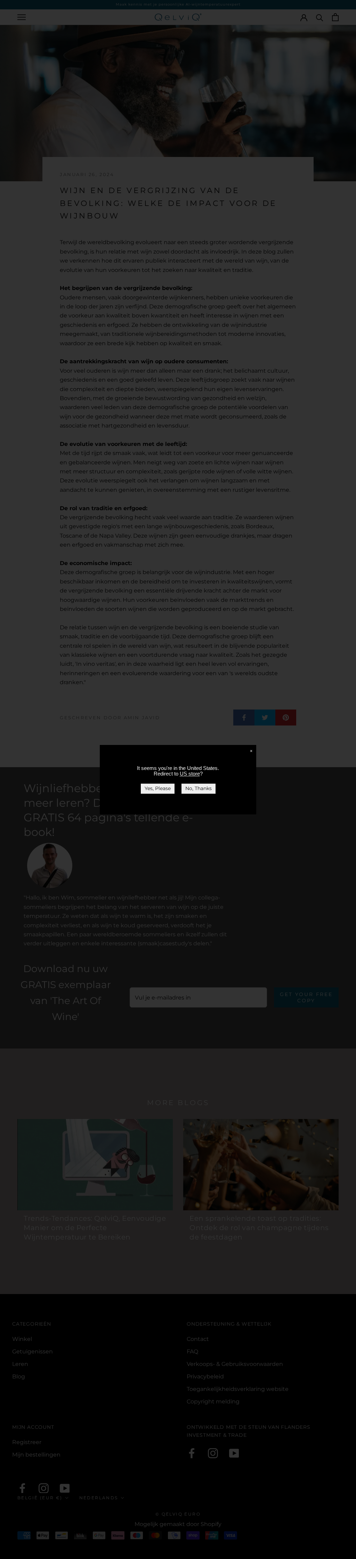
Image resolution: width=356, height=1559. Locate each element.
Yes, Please (158, 788)
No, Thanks (198, 788)
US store (190, 774)
